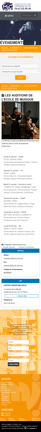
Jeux (3, 394)
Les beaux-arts (6, 390)
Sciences (4, 405)
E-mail (10, 357)
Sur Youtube (6, 415)
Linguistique (5, 396)
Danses (4, 386)
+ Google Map (21, 296)
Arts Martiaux (5, 400)
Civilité (10, 339)
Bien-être (4, 388)
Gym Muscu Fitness (7, 384)
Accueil (5, 48)
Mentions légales (6, 424)
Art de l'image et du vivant (9, 392)
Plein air (4, 398)
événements (15, 48)
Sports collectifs (6, 402)
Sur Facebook (7, 413)
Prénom (11, 351)
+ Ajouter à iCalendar (26, 247)
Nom (10, 345)
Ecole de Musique (7, 382)
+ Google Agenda (8, 247)
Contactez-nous (16, 424)
